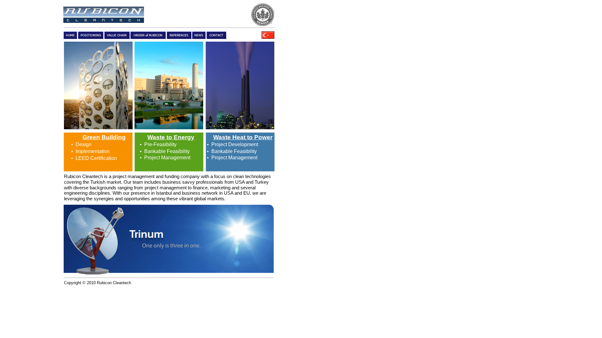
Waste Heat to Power (242, 137)
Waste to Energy (170, 137)
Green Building (104, 137)
